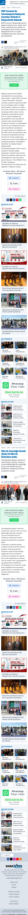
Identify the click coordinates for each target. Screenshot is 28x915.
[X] (11, 859)
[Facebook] (8, 859)
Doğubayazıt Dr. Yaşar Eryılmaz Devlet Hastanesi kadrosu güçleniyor (16, 2)
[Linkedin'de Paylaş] (14, 200)
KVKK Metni (14, 901)
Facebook (15, 178)
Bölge (8, 7)
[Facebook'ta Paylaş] (2, 42)
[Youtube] (17, 859)
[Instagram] (14, 859)
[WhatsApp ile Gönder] (20, 200)
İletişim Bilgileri (14, 904)
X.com (15, 183)
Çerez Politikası (14, 897)
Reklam (14, 887)
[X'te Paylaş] (5, 42)
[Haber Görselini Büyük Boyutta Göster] (14, 58)
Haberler (3, 7)
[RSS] (20, 859)
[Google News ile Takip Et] (23, 67)
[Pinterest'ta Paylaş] (17, 200)
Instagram (15, 189)
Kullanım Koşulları (14, 891)
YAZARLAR (7, 855)
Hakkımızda (14, 882)
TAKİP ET (15, 85)
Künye (14, 884)
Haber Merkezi (8, 67)
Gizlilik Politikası (14, 894)
